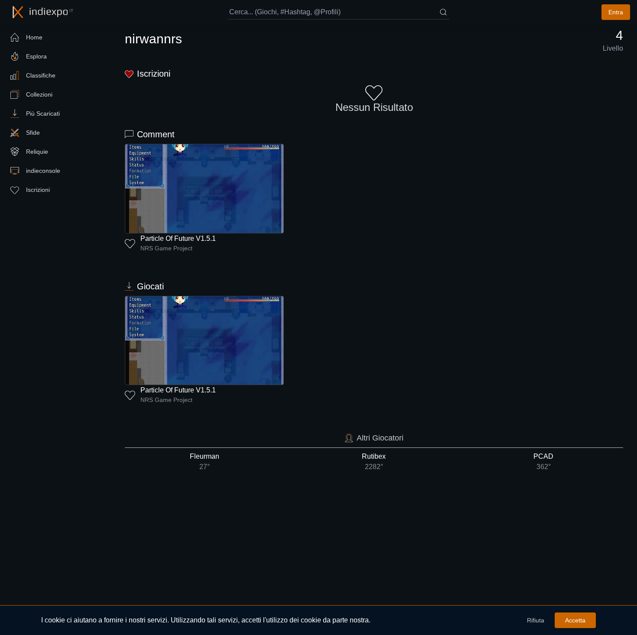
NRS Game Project (166, 248)
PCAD (543, 461)
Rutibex (374, 461)
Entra (615, 12)
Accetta (575, 620)
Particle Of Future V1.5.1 (178, 238)
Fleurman (204, 461)
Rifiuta (535, 620)
